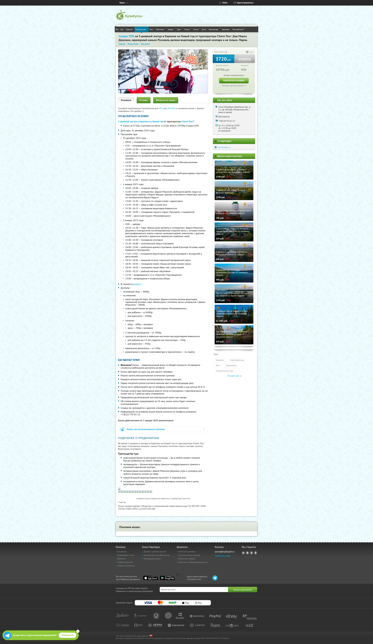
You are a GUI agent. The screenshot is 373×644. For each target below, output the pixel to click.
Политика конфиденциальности (192, 562)
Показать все (233, 375)
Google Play (167, 578)
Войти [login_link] (224, 2)
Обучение (161, 29)
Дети (204, 29)
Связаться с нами (222, 555)
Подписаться (67, 635)
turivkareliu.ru (224, 147)
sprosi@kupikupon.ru (224, 551)
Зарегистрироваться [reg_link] (245, 2)
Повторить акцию (233, 80)
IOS (161, 108)
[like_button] (247, 52)
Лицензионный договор (189, 555)
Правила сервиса (125, 562)
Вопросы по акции (165, 100)
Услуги (188, 29)
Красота (130, 29)
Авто (151, 29)
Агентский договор (187, 551)
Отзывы (144, 100)
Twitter (251, 552)
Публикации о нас (125, 555)
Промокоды (214, 29)
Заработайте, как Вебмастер (156, 555)
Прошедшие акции (152, 558)
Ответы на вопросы (126, 565)
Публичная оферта (186, 558)
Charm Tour (187, 121)
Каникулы (220, 360)
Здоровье (226, 29)
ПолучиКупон (238, 29)
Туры (180, 29)
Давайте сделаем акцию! (155, 551)
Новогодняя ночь (237, 360)
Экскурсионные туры (224, 371)
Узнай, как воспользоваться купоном (146, 429)
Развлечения (141, 29)
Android (172, 108)
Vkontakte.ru (247, 552)
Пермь (122, 2)
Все (117, 29)
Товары (171, 29)
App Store (150, 578)
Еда (122, 29)
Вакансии (121, 558)
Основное (126, 100)
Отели (196, 29)
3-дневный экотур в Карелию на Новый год (140, 121)
